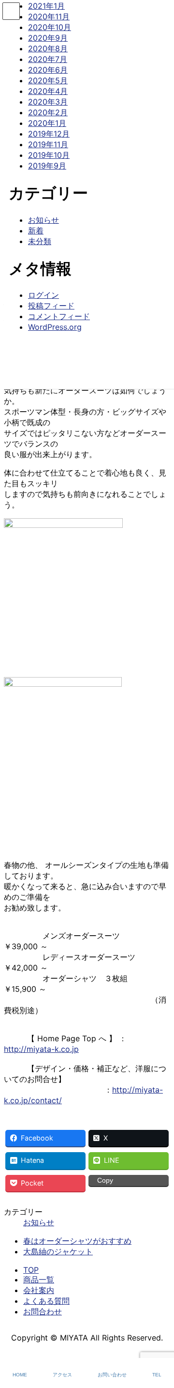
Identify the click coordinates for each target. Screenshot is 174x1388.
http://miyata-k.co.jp (41, 1049)
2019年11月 (48, 144)
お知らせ (38, 1222)
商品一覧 (38, 1279)
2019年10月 (49, 155)
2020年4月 (48, 91)
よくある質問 (46, 1301)
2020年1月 (47, 123)
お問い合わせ (112, 1374)
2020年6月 (48, 70)
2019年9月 (47, 165)
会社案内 (38, 1290)
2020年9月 (48, 38)
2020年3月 (48, 102)
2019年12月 (49, 134)
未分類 (39, 241)
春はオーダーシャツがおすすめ (77, 1241)
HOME (20, 1374)
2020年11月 (49, 16)
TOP (31, 1270)
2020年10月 (49, 27)
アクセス (62, 1374)
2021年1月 (46, 6)
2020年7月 (47, 59)
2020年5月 (48, 80)
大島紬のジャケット (58, 1251)
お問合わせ (42, 1311)
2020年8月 (48, 48)
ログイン (43, 295)
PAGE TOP (159, 1344)
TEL (156, 1374)
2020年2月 (48, 112)
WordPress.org (55, 327)
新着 (36, 230)
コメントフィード (59, 316)
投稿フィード (51, 305)
